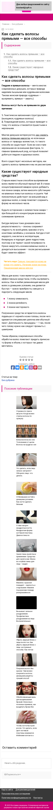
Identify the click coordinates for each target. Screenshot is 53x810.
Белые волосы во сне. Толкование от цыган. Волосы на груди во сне (26, 442)
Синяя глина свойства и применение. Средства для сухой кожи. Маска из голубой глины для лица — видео (26, 559)
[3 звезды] (26, 360)
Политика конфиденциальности (16, 798)
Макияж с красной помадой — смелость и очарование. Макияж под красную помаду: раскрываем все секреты (25, 589)
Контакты (38, 798)
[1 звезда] (20, 360)
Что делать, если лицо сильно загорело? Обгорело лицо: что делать (25, 472)
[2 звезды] (23, 360)
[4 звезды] (29, 360)
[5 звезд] (32, 360)
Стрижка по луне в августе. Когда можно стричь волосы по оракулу (25, 415)
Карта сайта (7, 789)
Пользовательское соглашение (16, 794)
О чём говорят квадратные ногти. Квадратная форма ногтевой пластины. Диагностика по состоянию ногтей (24, 531)
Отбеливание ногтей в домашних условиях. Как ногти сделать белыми (25, 500)
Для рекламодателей (25, 789)
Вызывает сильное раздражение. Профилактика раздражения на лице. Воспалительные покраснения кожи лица (26, 617)
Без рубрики (8, 380)
